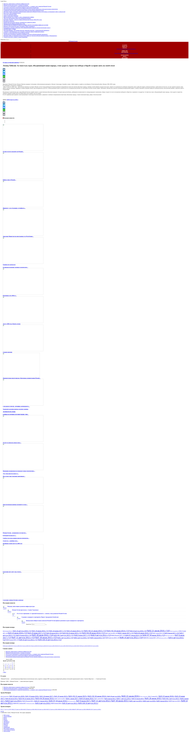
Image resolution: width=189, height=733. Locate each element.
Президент (119, 49)
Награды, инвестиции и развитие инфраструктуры (16, 3)
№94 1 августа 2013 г (111, 633)
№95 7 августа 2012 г (124, 698)
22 (12, 667)
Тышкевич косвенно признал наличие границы (15, 409)
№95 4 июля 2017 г (171, 633)
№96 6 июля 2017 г (82, 635)
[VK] (94, 69)
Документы (124, 52)
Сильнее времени (7, 352)
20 (9, 667)
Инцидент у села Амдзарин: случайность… (14, 208)
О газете (124, 45)
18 (5, 667)
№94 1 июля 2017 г (126, 633)
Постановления (134, 53)
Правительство (126, 49)
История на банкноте (9, 21)
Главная (6, 720)
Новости (124, 46)
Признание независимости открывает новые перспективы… (19, 471)
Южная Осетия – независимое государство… (15, 532)
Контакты (6, 723)
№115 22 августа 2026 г (50, 645)
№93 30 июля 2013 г (54, 633)
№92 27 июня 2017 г (153, 696)
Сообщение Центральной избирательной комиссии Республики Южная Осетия (24, 10)
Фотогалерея (125, 55)
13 (9, 665)
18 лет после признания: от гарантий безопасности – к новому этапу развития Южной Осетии (27, 6)
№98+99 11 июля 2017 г (151, 637)
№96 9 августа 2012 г (101, 635)
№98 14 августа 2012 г (131, 637)
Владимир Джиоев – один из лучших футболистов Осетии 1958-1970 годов (23, 19)
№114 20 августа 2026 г (42, 645)
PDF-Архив (125, 57)
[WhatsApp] (94, 76)
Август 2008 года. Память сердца (11, 324)
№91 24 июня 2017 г (57, 631)
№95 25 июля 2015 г (24, 635)
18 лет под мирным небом (10, 14)
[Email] (94, 79)
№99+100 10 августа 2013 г (50, 640)
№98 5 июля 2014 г (97, 637)
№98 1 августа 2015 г (65, 637)
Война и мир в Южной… (9, 179)
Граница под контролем (9, 264)
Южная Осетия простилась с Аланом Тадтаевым (16, 5)
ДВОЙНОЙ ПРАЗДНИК (9, 411)
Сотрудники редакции (9, 729)
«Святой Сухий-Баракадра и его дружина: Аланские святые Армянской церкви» (24, 31)
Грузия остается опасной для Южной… (13, 151)
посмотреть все (6, 710)
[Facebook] (94, 74)
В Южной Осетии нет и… (9, 535)
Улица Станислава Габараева (11, 15)
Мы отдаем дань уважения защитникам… (14, 476)
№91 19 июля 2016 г (40, 631)
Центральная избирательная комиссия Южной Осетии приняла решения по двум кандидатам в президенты (31, 9)
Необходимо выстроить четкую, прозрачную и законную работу (20, 22)
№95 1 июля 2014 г (158, 633)
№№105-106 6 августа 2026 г (71, 645)
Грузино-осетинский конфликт (11, 62)
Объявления (7, 727)
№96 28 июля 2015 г (118, 635)
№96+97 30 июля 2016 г (154, 635)
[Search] (46, 624)
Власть (125, 47)
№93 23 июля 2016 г (17, 633)
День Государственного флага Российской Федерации (17, 18)
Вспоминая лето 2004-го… (10, 295)
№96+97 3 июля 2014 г (133, 635)
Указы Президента (119, 53)
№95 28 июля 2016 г (42, 635)
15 (12, 665)
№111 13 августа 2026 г (15, 645)
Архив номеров (7, 716)
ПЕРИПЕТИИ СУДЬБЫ (10, 29)
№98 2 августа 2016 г (82, 637)
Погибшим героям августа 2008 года (12, 543)
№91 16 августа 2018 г (22, 631)
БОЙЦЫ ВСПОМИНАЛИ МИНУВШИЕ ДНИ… (16, 414)
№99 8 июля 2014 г (12, 640)
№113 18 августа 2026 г (33, 645)
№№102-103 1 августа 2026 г (60, 645)
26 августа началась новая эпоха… (12, 442)
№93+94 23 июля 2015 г (72, 633)
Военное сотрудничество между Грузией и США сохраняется (19, 26)
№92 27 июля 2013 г (174, 631)
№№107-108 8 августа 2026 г (82, 645)
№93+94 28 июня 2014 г (93, 633)
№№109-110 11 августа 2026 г (93, 645)
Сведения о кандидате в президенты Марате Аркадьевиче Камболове (21, 7)
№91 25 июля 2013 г (75, 631)
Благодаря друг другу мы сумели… (12, 571)
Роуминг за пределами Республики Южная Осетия (16, 33)
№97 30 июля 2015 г (46, 637)
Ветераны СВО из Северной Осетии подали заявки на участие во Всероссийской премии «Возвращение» (30, 35)
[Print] (94, 81)
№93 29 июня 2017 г (37, 633)
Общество (125, 50)
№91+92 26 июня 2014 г (118, 631)
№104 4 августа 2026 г (7, 645)
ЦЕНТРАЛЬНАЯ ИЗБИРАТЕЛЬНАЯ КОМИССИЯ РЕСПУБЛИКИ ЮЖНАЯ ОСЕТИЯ (26, 25)
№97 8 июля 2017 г (83, 701)
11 (5, 665)
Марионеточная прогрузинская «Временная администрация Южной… (22, 378)
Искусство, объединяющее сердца (12, 13)
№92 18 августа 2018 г (138, 631)
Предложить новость (9, 728)
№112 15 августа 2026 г (24, 645)
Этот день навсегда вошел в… (11, 473)
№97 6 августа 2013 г (169, 635)
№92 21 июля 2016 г (158, 630)
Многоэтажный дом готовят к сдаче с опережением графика (19, 17)
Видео (124, 56)
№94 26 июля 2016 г (143, 633)
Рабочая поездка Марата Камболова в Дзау (14, 23)
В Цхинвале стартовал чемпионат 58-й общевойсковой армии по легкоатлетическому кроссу (27, 27)
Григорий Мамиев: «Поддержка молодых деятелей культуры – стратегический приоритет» (26, 30)
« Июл (4, 672)
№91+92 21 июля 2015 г (95, 631)
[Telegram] (94, 72)
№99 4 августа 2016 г (43, 703)
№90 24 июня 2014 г (8, 631)
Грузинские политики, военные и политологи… (15, 267)
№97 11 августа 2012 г (23, 637)
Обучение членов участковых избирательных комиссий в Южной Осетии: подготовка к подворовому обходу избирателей (34, 11)
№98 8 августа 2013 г (112, 637)
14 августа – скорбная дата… (10, 540)
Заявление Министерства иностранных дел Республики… (18, 236)
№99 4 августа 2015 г (31, 703)
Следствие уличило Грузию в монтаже (13, 600)
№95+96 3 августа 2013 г (64, 635)
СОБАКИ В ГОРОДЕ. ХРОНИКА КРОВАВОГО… (16, 406)
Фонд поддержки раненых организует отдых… (15, 504)
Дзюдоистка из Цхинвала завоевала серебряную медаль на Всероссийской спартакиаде (25, 34)
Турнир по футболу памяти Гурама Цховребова (15, 37)
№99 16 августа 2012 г (12, 99)
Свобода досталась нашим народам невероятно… (16, 538)
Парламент (133, 49)
